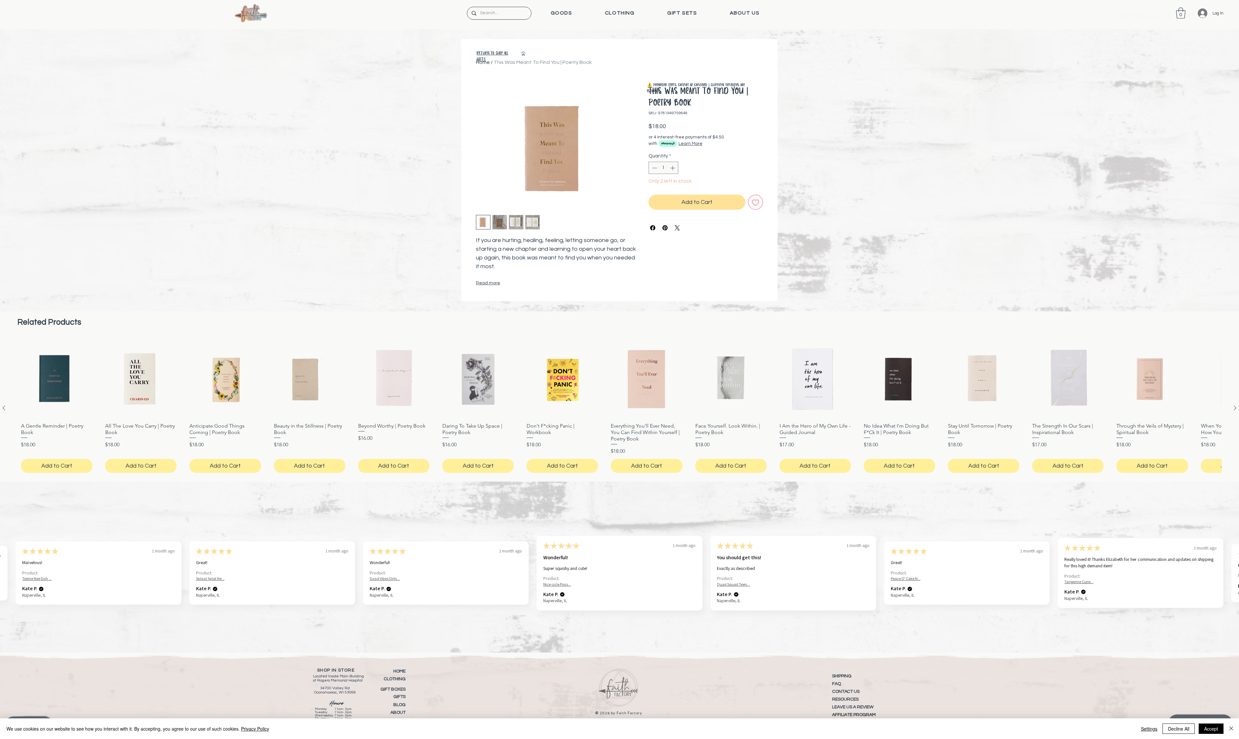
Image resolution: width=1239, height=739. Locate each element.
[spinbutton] (663, 168)
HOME (399, 671)
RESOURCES (845, 699)
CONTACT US (846, 691)
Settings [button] (1149, 728)
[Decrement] (654, 168)
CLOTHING (395, 679)
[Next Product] (1235, 408)
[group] (619, 407)
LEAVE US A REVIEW (852, 707)
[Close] (1231, 729)
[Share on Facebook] (653, 228)
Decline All (1178, 728)
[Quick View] (57, 379)
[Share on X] (677, 228)
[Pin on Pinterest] (665, 228)
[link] (1180, 13)
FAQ (836, 684)
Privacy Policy (255, 728)
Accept (1211, 728)
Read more (488, 283)
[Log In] (1198, 13)
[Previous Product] (4, 408)
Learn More (690, 143)
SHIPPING (841, 676)
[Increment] (673, 168)
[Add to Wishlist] (755, 202)
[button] (561, 12)
